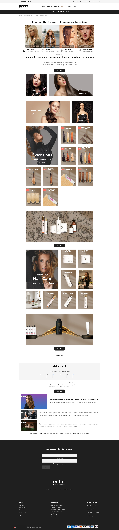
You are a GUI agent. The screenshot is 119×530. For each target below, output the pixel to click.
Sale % (62, 6)
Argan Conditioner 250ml (68, 257)
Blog (75, 6)
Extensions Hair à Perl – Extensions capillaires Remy (77, 433)
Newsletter (21, 510)
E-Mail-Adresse (59, 458)
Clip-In (33, 193)
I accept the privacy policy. (60, 464)
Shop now (41, 162)
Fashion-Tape (68, 172)
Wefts (85, 173)
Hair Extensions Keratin (68, 130)
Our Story (60, 489)
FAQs (86, 1)
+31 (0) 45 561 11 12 (92, 505)
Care (68, 254)
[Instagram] (20, 516)
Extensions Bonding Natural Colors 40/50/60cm (68, 133)
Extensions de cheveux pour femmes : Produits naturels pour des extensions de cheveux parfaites (68, 413)
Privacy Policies (22, 507)
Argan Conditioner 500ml (85, 257)
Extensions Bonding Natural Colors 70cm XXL (86, 154)
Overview (61, 433)
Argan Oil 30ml (33, 298)
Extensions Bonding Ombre (33, 175)
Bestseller (56, 6)
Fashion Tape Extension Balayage (51, 195)
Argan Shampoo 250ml (86, 298)
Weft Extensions (85, 175)
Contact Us (91, 1)
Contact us (48, 489)
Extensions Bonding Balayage (51, 175)
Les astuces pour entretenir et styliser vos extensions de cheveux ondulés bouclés (73, 400)
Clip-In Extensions (33, 195)
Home (43, 6)
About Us (69, 6)
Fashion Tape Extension (68, 175)
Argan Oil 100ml (85, 278)
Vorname (59, 453)
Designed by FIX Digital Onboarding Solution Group (30, 527)
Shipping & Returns (68, 489)
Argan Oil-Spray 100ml (50, 298)
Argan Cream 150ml (68, 278)
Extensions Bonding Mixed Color (85, 133)
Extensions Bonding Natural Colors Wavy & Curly (68, 154)
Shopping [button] (49, 6)
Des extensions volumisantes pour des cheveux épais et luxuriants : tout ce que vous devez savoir (68, 424)
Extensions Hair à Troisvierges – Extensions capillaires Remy (44, 433)
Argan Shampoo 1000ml (68, 298)
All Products (85, 131)
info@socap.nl (90, 509)
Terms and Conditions (77, 1)
